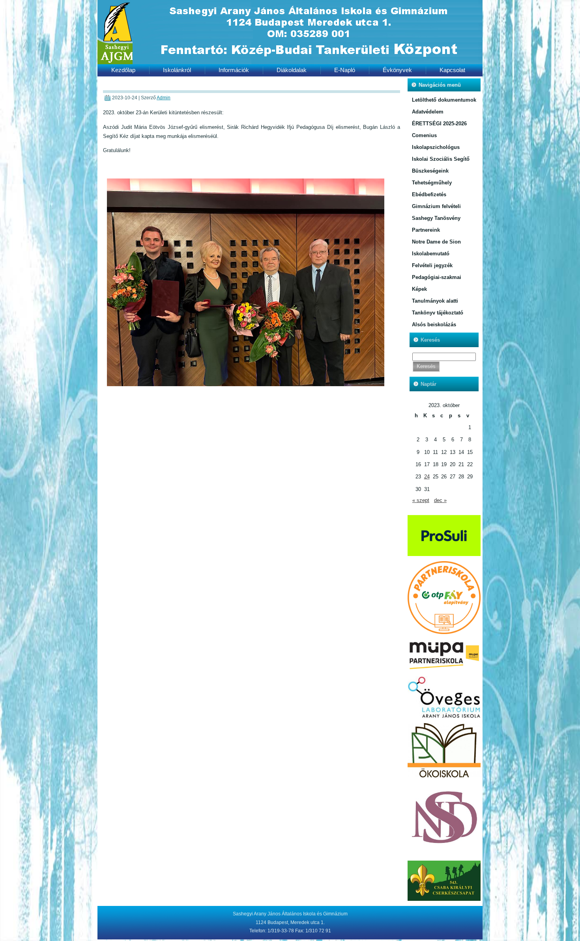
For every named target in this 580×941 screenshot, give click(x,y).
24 (427, 477)
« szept (420, 500)
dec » (440, 500)
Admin (163, 97)
